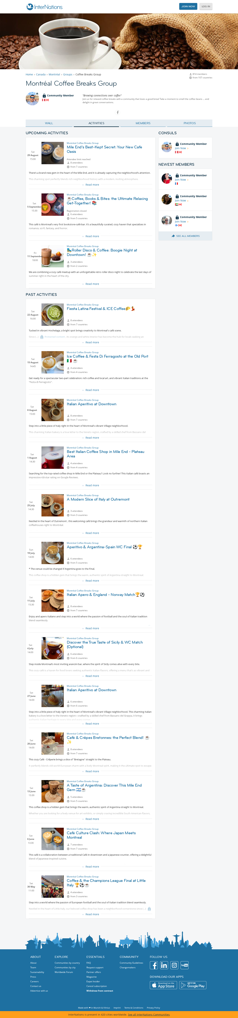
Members (143, 123)
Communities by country (67, 962)
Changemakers (128, 967)
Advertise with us (39, 990)
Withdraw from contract (99, 990)
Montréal (54, 74)
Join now (188, 6)
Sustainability (37, 972)
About (33, 962)
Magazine (91, 976)
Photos (190, 123)
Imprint (117, 1007)
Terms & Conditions (133, 1007)
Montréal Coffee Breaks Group (83, 143)
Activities (96, 123)
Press (33, 976)
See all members (188, 236)
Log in (206, 6)
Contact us (35, 986)
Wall (49, 123)
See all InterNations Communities (149, 1014)
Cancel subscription (96, 986)
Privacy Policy (153, 1007)
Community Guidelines (131, 962)
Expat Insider (93, 981)
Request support (94, 967)
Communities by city (65, 967)
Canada (41, 74)
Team (33, 967)
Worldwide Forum (64, 972)
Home (29, 74)
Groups (67, 74)
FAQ (88, 962)
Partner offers (93, 972)
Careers (34, 981)
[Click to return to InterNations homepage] (44, 6)
